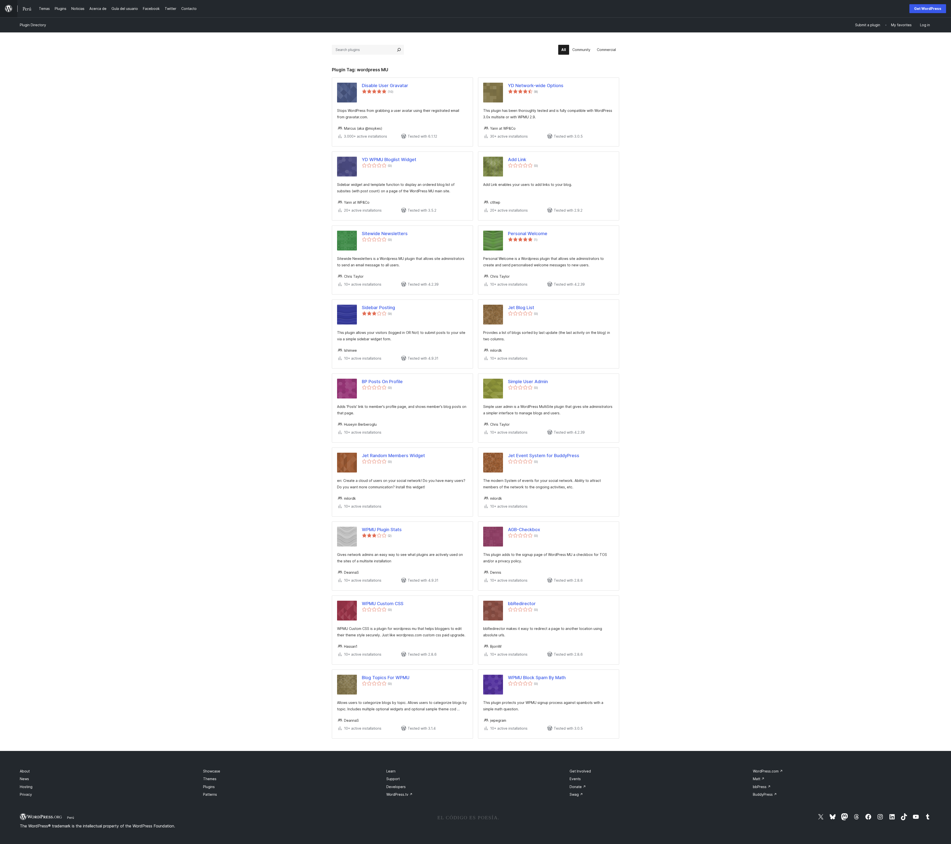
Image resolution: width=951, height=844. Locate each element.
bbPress (762, 787)
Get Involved (580, 771)
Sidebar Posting (378, 307)
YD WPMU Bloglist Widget (389, 159)
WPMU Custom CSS (382, 603)
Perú (70, 817)
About (25, 771)
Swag (576, 794)
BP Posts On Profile (382, 381)
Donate (578, 787)
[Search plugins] (399, 50)
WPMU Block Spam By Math (537, 677)
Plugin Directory (33, 25)
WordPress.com (768, 771)
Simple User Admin (528, 381)
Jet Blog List (521, 307)
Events (575, 779)
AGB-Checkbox (524, 529)
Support (393, 779)
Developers (396, 787)
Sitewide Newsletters (385, 233)
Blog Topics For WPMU (385, 677)
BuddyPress (765, 794)
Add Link (517, 159)
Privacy (26, 794)
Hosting (26, 787)
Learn (391, 771)
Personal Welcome (527, 233)
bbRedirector (522, 603)
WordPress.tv (399, 794)
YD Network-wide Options (535, 85)
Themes (209, 779)
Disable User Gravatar (385, 85)
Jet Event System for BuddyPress (543, 455)
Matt (759, 779)
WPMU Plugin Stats (382, 529)
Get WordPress (927, 8)
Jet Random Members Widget (393, 455)
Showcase (211, 771)
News (24, 779)
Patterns (210, 794)
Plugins (209, 787)
